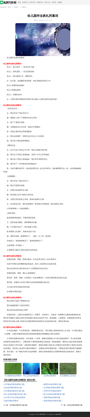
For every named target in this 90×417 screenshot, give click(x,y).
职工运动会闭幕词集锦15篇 (54, 394)
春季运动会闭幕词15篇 (52, 384)
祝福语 (59, 2)
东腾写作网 (42, 414)
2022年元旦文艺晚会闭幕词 (14, 397)
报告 (19, 2)
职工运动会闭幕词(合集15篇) (15, 394)
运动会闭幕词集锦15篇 (13, 387)
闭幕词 (24, 7)
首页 (9, 7)
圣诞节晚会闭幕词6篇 (52, 397)
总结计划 (33, 2)
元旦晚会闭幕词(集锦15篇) (14, 384)
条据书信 (40, 2)
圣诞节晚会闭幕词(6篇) (52, 401)
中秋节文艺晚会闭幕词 (52, 391)
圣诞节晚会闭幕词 (11, 401)
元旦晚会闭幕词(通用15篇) (54, 387)
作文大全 (47, 2)
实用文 (54, 2)
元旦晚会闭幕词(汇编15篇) (14, 391)
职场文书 (25, 2)
